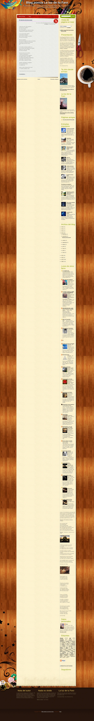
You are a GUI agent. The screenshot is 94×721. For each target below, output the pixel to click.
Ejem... (64, 320)
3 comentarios (22, 74)
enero (63, 252)
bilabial (67, 657)
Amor (61, 638)
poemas (73, 651)
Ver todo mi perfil (63, 631)
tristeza (70, 639)
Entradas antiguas (55, 79)
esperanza (72, 655)
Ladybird (65, 487)
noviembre (64, 236)
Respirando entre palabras (68, 404)
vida (67, 647)
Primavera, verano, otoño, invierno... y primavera (70, 192)
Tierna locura (70, 393)
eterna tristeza (62, 651)
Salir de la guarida (66, 319)
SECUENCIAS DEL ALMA (68, 308)
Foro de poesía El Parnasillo (68, 119)
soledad (73, 644)
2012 (62, 255)
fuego (61, 649)
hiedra (69, 651)
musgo (72, 648)
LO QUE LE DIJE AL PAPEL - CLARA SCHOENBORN (68, 292)
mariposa (67, 650)
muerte (67, 641)
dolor (67, 648)
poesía (63, 645)
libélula (61, 655)
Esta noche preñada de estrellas (71, 203)
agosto (63, 244)
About (30, 16)
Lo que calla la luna (67, 475)
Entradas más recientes (22, 79)
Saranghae (69, 138)
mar (69, 642)
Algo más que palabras (68, 279)
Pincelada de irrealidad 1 (66, 184)
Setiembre (70, 344)
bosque (69, 649)
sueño (73, 642)
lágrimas (73, 643)
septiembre (64, 242)
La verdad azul (66, 270)
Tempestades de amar (67, 379)
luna (63, 643)
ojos (68, 643)
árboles (61, 654)
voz (68, 644)
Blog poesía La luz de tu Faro (48, 711)
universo (71, 645)
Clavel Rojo (65, 414)
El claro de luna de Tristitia (68, 343)
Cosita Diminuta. (66, 463)
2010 (62, 259)
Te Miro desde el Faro (67, 499)
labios (63, 644)
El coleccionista (71, 329)
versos (61, 648)
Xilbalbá (64, 657)
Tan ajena (69, 355)
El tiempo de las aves (25, 20)
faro (72, 647)
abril (63, 250)
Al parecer (70, 451)
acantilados (72, 654)
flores (72, 650)
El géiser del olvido (70, 128)
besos (61, 647)
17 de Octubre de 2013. (67, 405)
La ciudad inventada (66, 271)
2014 (62, 230)
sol (70, 638)
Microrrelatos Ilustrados (68, 328)
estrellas (62, 641)
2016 (62, 226)
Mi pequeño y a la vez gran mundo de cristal (67, 427)
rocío (65, 649)
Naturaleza (66, 654)
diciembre (64, 234)
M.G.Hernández (66, 354)
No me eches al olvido (67, 440)
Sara (67, 653)
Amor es (68, 157)
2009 (62, 261)
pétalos (72, 653)
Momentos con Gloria (67, 392)
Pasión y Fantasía (66, 366)
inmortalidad (62, 653)
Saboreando (70, 488)
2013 (62, 232)
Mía (64, 656)
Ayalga (61, 656)
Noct (60, 711)
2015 (62, 228)
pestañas (66, 655)
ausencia (71, 652)
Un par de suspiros (67, 450)
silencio (73, 641)
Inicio (39, 79)
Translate (69, 27)
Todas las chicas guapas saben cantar (70, 147)
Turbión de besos (70, 166)
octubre (63, 240)
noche (62, 639)
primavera (64, 652)
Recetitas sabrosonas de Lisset (70, 465)
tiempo (63, 642)
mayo (63, 248)
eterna (68, 656)
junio (63, 246)
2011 (62, 257)
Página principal (22, 16)
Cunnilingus (70, 500)
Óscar (66, 624)
